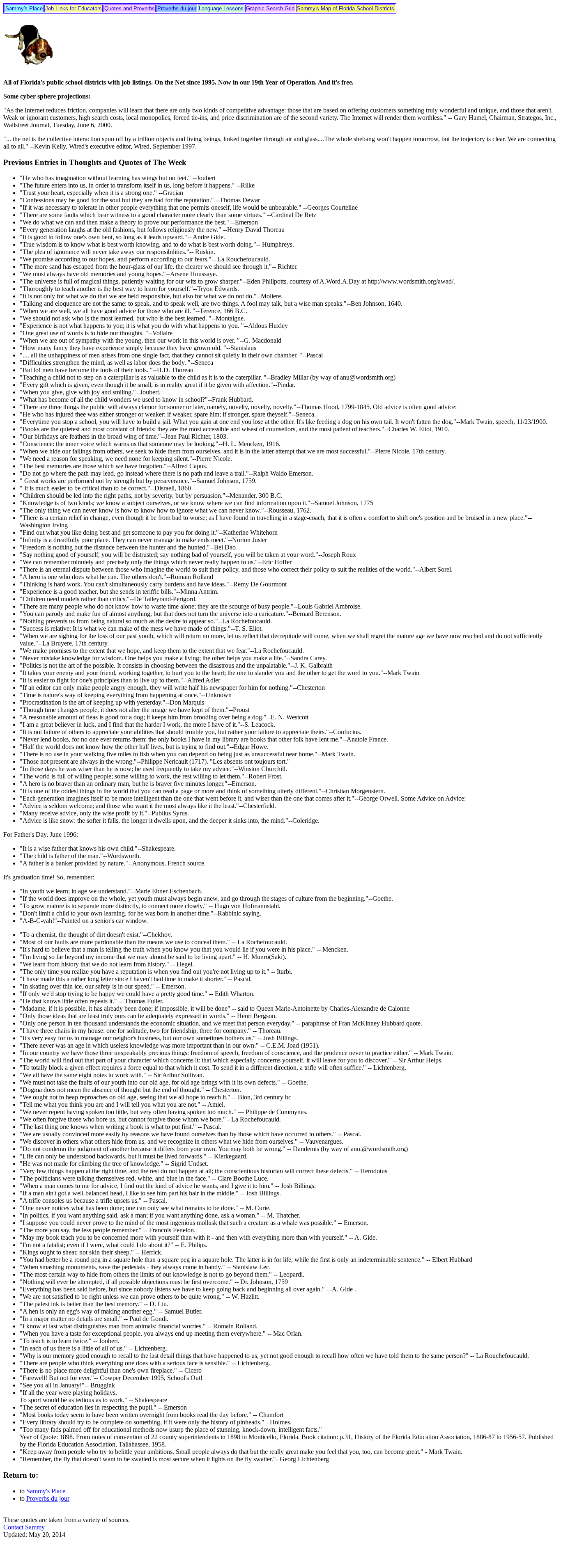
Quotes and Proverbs (129, 8)
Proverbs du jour (176, 8)
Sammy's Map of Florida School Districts (345, 8)
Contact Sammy (24, 1527)
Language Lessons (221, 8)
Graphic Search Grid (270, 8)
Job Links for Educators (73, 8)
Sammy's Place (24, 8)
